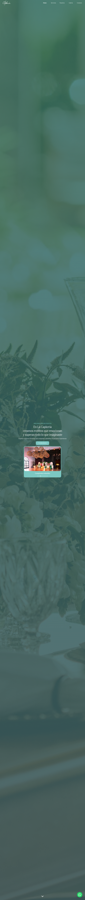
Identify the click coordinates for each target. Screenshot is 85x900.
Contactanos (42, 443)
